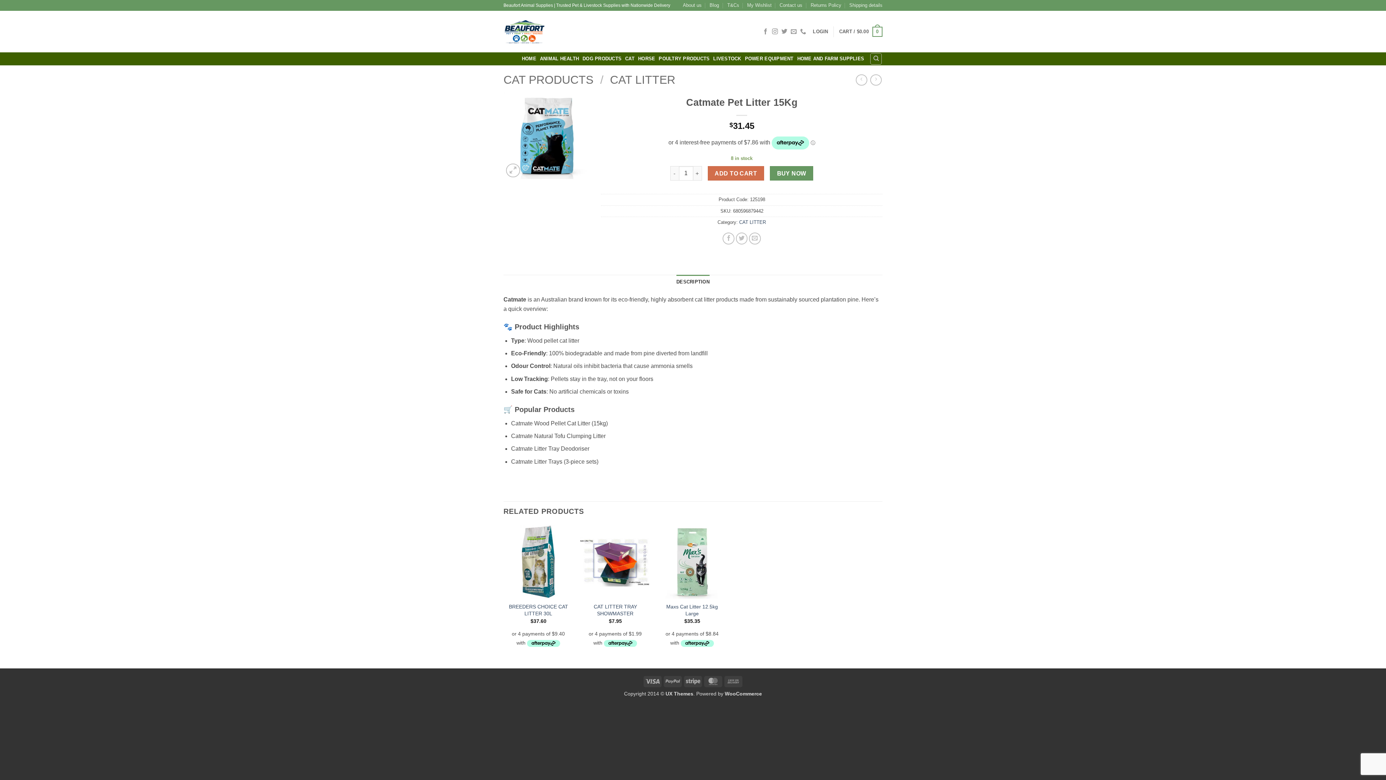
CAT (630, 58)
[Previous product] (875, 80)
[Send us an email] (794, 32)
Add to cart (736, 173)
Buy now (791, 173)
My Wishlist (759, 5)
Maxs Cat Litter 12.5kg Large (692, 610)
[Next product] (861, 80)
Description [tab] (693, 282)
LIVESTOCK (727, 58)
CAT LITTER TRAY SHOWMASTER (615, 610)
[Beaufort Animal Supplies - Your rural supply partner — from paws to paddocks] (576, 31)
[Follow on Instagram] (775, 32)
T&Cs (733, 5)
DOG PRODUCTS (602, 58)
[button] (820, 31)
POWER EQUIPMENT (769, 58)
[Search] (876, 59)
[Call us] (803, 32)
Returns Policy (826, 5)
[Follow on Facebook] (765, 32)
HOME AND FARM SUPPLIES (830, 58)
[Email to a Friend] (755, 238)
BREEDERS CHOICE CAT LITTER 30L (538, 610)
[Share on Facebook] (729, 238)
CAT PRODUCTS (548, 79)
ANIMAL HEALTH (559, 58)
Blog (714, 5)
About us (692, 5)
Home (529, 58)
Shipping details (865, 5)
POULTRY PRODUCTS (684, 58)
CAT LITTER (642, 79)
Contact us (791, 5)
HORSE (646, 58)
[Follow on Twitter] (784, 32)
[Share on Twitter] (742, 238)
